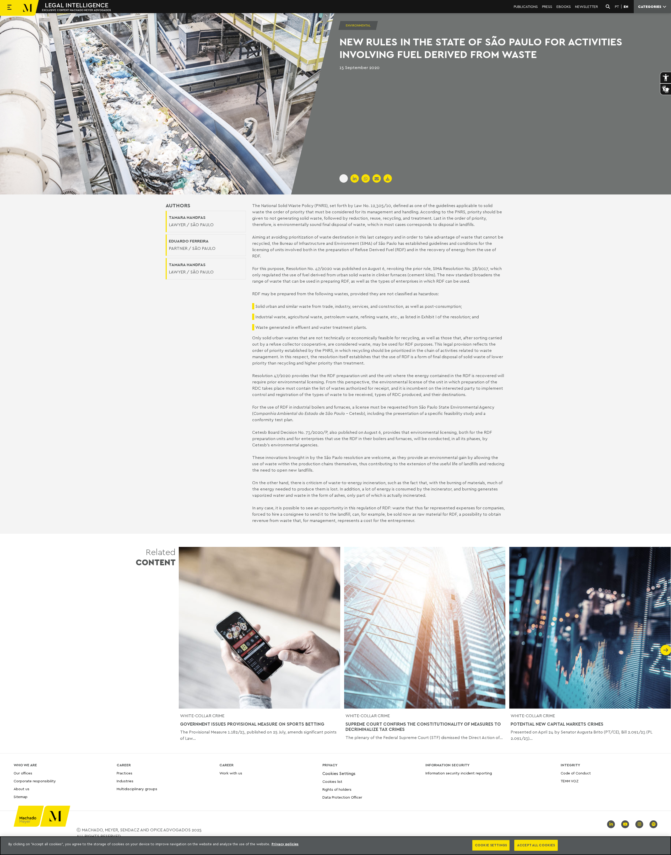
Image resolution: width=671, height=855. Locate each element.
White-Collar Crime (202, 715)
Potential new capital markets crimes (557, 724)
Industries (125, 781)
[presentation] (184, 650)
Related (156, 557)
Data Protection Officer (342, 797)
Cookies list (332, 781)
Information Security (447, 765)
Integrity (570, 765)
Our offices (23, 773)
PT (617, 6)
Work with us (230, 773)
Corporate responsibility (35, 781)
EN (626, 6)
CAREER (124, 765)
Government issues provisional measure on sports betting (252, 724)
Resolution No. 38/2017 (465, 268)
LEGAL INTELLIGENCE (76, 5)
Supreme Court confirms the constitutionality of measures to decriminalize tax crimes (423, 726)
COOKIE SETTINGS (491, 845)
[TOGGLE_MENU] (9, 8)
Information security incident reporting (458, 773)
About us (21, 789)
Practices (124, 773)
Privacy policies (285, 844)
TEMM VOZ (569, 781)
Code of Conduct (576, 773)
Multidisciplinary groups (137, 789)
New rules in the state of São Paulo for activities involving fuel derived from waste (480, 47)
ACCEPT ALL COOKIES (536, 845)
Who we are (25, 765)
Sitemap (21, 797)
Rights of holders (336, 789)
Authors (178, 205)
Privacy (329, 765)
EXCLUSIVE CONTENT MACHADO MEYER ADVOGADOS (76, 10)
